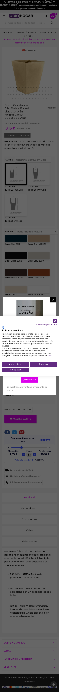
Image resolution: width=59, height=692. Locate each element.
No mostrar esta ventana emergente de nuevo (27, 389)
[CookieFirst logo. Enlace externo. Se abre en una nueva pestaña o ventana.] (3, 327)
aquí (50, 355)
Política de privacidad (46, 324)
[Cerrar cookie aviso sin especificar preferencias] (55, 321)
